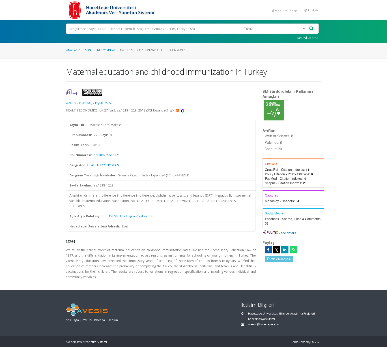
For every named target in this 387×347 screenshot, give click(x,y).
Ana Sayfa (73, 50)
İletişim (113, 320)
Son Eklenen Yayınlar (100, 50)
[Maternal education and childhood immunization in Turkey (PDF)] (72, 92)
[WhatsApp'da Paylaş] (293, 249)
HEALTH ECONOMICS (103, 165)
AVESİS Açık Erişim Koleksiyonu (130, 216)
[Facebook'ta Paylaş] (268, 249)
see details (288, 233)
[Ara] (311, 29)
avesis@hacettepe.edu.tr (265, 324)
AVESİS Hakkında (93, 320)
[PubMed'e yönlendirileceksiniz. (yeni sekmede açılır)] (172, 110)
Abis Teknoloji (301, 342)
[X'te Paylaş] (276, 249)
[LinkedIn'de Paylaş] (284, 249)
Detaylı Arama (307, 37)
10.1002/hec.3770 (107, 155)
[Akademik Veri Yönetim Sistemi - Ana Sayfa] (75, 10)
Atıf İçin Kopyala (280, 259)
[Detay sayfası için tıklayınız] (273, 110)
